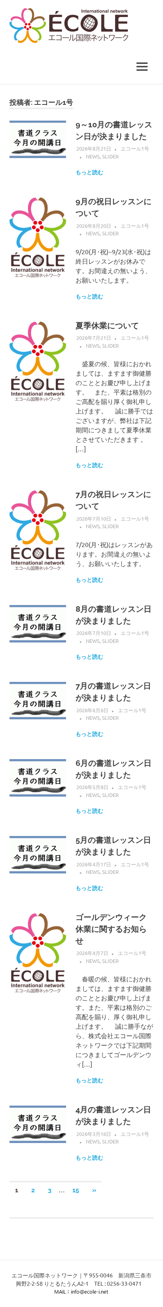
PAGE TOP (152, 1261)
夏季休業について (107, 325)
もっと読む (89, 172)
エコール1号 (135, 148)
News (93, 156)
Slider (110, 156)
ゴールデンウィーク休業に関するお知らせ (111, 929)
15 (75, 1190)
